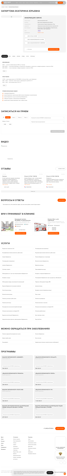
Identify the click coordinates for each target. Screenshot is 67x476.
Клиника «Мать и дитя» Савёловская (53, 220)
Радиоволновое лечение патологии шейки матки (45, 252)
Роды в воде (37, 294)
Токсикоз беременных (39, 334)
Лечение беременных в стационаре (42, 257)
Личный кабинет (31, 441)
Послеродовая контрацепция (8, 261)
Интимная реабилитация (40, 311)
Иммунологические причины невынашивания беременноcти (14, 319)
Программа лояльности (32, 453)
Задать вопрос (62, 200)
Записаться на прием (53, 49)
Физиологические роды (7, 294)
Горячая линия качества (32, 444)
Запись (60, 2)
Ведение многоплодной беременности (10, 315)
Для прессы (15, 459)
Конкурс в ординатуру (17, 457)
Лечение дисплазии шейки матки (9, 298)
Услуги (20, 2)
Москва (5, 3)
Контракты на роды (6, 277)
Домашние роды (38, 286)
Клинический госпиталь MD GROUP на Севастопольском (23, 220)
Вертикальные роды (39, 265)
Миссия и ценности (16, 439)
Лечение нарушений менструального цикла (11, 334)
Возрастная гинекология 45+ (8, 248)
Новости (14, 444)
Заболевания (30, 451)
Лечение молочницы (6, 302)
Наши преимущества (16, 441)
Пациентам (36, 2)
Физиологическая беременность (42, 261)
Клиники (31, 2)
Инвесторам (15, 450)
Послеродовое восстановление (41, 248)
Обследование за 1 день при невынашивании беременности (15, 273)
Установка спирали (6, 269)
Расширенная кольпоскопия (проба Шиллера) (12, 307)
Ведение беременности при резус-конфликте (11, 286)
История (14, 442)
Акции (27, 2)
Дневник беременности (7, 265)
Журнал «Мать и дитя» (17, 451)
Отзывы (23, 56)
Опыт (10, 56)
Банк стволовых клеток (39, 315)
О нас (41, 2)
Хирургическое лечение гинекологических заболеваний (46, 342)
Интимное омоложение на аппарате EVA (10, 311)
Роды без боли (38, 319)
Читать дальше (5, 184)
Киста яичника (38, 338)
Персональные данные (32, 442)
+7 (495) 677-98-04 (52, 2)
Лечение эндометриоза (40, 298)
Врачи (17, 2)
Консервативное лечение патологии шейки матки (12, 252)
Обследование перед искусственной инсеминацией (13, 282)
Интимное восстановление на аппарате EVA (44, 307)
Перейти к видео (41, 32)
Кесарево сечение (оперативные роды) (43, 290)
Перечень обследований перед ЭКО (43, 282)
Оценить (62, 458)
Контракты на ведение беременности (42, 273)
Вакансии (14, 453)
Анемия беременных (6, 257)
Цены (24, 2)
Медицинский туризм (17, 455)
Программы (32, 56)
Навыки (13, 56)
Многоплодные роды (6, 290)
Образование (4, 56)
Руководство (15, 446)
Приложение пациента (32, 448)
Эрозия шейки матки (6, 338)
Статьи (29, 450)
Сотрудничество (16, 448)
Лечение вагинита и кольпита (41, 302)
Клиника (18, 56)
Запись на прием (60, 428)
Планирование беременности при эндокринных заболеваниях (48, 277)
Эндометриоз (5, 342)
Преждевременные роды (40, 269)
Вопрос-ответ (30, 446)
